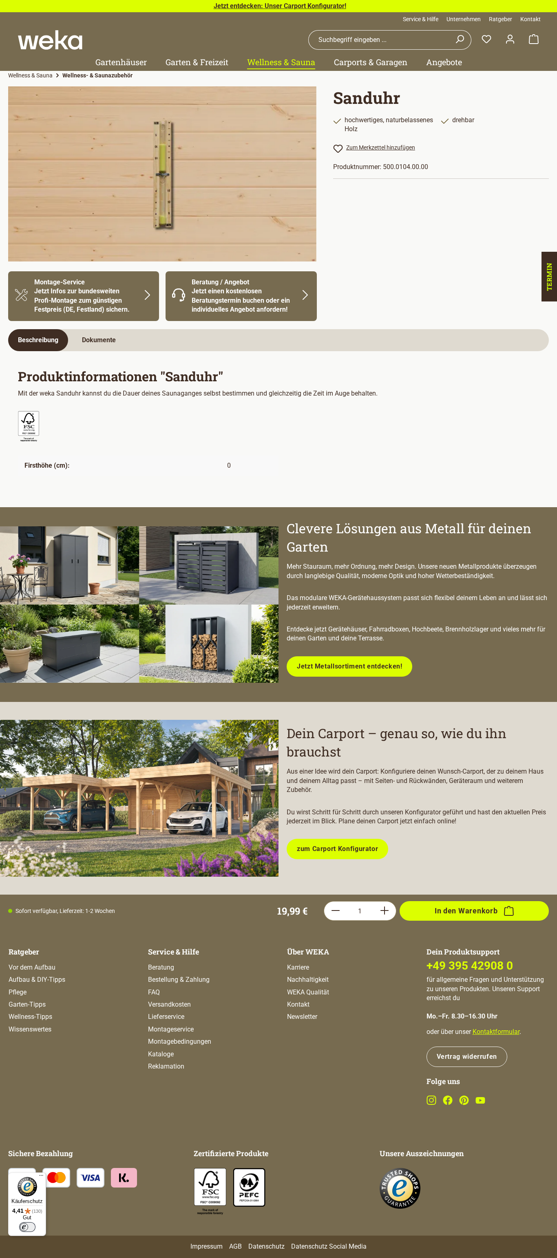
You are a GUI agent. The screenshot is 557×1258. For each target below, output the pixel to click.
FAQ (154, 992)
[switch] (27, 1227)
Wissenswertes (30, 1029)
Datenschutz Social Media (329, 1246)
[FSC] (210, 1191)
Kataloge (161, 1054)
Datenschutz (266, 1246)
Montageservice (171, 1029)
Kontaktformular (496, 1032)
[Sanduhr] (162, 174)
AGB (235, 1246)
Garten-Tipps (27, 1004)
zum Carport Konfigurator (337, 849)
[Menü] (41, 1177)
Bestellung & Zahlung (179, 979)
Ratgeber (500, 19)
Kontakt (530, 19)
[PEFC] (249, 1187)
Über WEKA (308, 951)
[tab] (38, 340)
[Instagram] (431, 1103)
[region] (162, 174)
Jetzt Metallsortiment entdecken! (349, 666)
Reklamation (166, 1066)
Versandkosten (169, 1004)
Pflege (18, 992)
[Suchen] (459, 40)
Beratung (161, 967)
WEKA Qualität (308, 992)
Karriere (298, 967)
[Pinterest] (464, 1103)
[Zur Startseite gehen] (50, 40)
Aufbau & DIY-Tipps (37, 979)
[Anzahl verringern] (335, 911)
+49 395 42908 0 (470, 965)
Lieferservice (166, 1016)
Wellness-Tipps (30, 1016)
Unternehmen (463, 19)
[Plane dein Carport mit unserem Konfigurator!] (139, 798)
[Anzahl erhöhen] (384, 911)
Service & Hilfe (420, 19)
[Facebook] (448, 1103)
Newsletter (302, 1016)
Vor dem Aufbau (32, 967)
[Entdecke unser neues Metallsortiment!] (139, 604)
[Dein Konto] (510, 40)
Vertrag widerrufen (467, 1056)
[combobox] (378, 40)
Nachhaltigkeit (308, 979)
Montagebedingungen (179, 1041)
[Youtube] (480, 1103)
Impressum (206, 1246)
